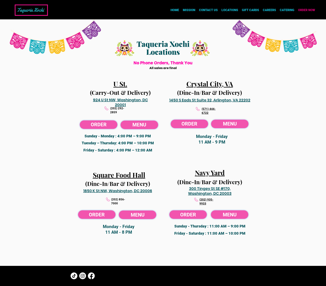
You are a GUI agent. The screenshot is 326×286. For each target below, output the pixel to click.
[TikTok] (74, 275)
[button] (230, 10)
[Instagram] (82, 275)
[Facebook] (91, 275)
